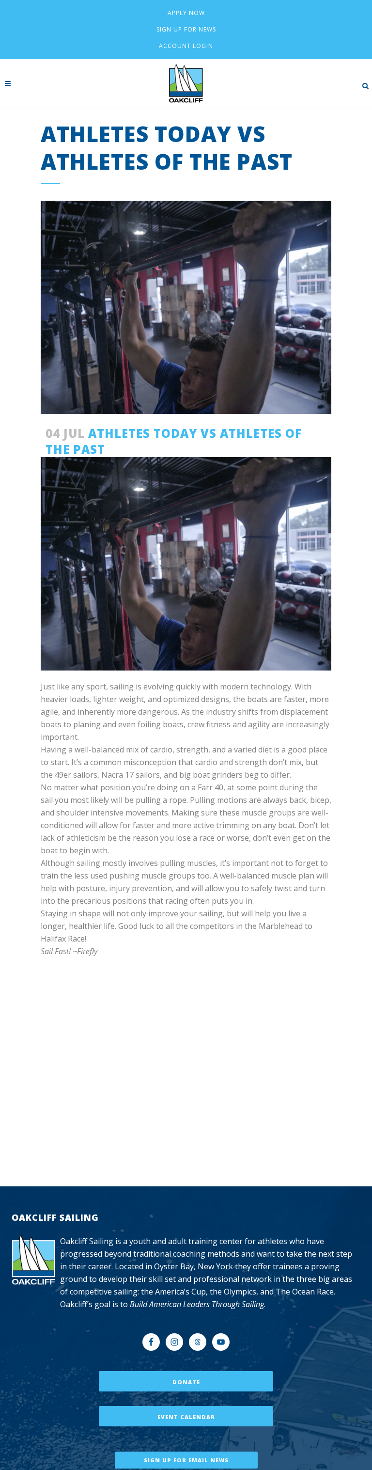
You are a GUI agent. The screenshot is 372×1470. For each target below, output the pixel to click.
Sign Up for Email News (186, 1460)
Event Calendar (186, 1417)
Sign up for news (186, 29)
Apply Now (186, 13)
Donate (186, 1382)
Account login (186, 46)
